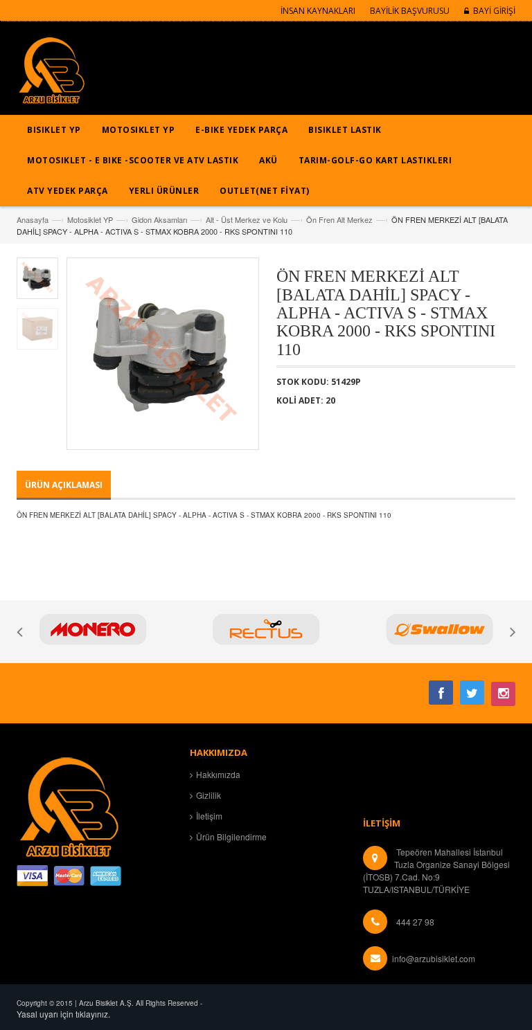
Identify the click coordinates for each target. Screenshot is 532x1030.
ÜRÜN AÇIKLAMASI (64, 485)
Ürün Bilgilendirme (231, 836)
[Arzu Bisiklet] (51, 75)
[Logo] (69, 804)
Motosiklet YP (90, 219)
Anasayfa (32, 219)
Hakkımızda (218, 774)
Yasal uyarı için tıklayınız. (63, 1014)
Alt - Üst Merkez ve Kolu (246, 219)
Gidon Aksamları (159, 219)
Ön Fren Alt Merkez (339, 219)
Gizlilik (208, 795)
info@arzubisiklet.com (433, 958)
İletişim (209, 816)
